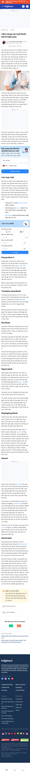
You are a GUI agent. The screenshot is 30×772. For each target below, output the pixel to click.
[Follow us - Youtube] (12, 679)
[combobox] (25, 242)
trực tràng (22, 382)
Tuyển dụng (19, 704)
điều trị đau (18, 484)
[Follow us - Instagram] (6, 679)
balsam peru (17, 503)
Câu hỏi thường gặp (6, 715)
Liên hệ (17, 710)
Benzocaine (9, 215)
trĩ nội (3, 527)
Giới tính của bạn (6, 229)
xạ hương (20, 432)
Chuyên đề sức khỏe (7, 684)
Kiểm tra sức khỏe (21, 684)
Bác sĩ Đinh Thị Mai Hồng (16, 41)
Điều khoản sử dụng (6, 699)
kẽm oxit (17, 208)
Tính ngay (14, 252)
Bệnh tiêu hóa (4, 29)
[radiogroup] (15, 231)
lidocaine (22, 299)
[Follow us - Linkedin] (9, 679)
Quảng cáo (18, 707)
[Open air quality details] (6, 770)
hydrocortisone (22, 203)
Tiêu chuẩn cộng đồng (7, 718)
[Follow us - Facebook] (2, 679)
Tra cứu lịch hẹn (20, 690)
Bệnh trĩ (13, 29)
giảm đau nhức (22, 544)
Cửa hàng (4, 690)
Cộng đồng (19, 687)
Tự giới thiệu (19, 699)
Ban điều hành (19, 701)
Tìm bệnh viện (5, 687)
